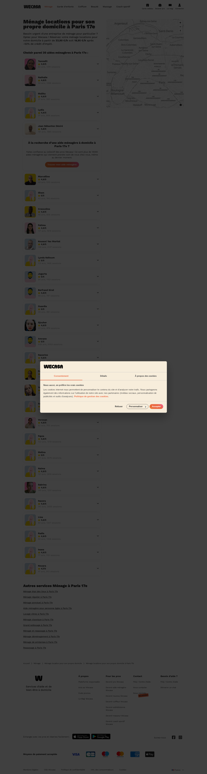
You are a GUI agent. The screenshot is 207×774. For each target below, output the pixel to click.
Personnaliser (136, 406)
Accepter (156, 406)
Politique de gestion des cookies (91, 396)
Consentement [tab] (61, 376)
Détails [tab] (103, 376)
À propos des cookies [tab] (146, 376)
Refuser (119, 406)
